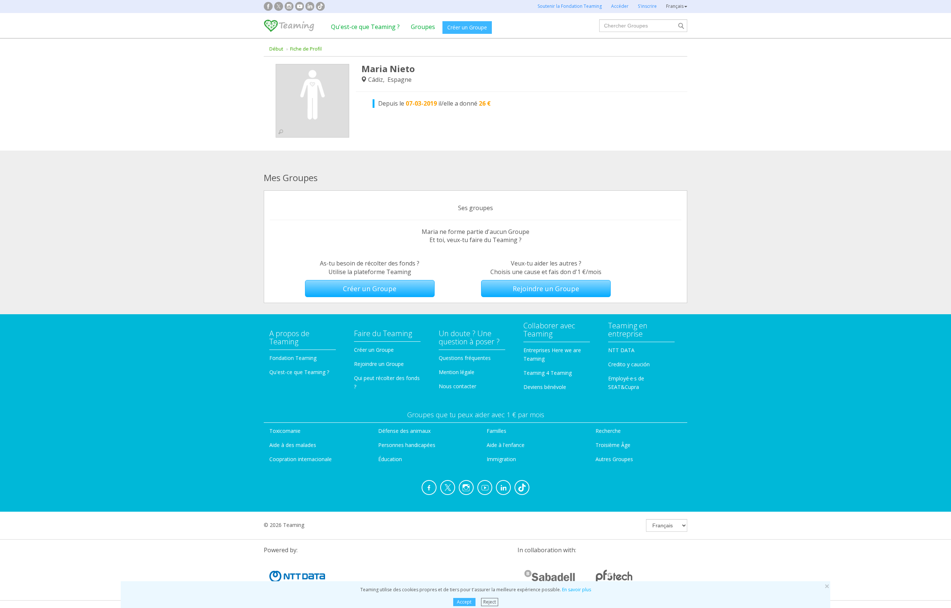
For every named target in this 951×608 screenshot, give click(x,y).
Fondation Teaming (293, 357)
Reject (489, 602)
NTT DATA (621, 350)
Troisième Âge (612, 444)
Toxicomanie (285, 430)
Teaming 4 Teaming (547, 372)
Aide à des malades (292, 444)
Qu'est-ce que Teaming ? (365, 27)
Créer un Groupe (467, 27)
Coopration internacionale (300, 459)
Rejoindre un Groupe (546, 288)
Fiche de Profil (306, 48)
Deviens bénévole (544, 386)
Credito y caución (629, 364)
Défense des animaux (404, 430)
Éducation (390, 459)
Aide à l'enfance (506, 444)
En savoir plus (576, 589)
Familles (496, 430)
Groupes (423, 27)
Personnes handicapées (406, 444)
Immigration (501, 459)
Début (276, 48)
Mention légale (456, 372)
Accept (464, 602)
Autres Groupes (614, 459)
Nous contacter (457, 386)
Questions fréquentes (465, 357)
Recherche (608, 430)
